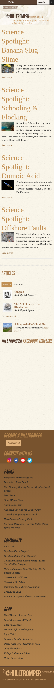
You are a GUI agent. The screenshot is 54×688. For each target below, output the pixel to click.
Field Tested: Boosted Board (19, 615)
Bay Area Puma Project (16, 551)
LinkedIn (36, 460)
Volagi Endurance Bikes (17, 653)
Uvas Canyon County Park (18, 519)
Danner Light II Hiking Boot (19, 629)
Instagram (9, 460)
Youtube (23, 460)
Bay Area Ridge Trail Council (19, 556)
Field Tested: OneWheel (17, 620)
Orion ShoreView (13, 658)
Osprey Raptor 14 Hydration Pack (22, 644)
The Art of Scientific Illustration (27, 306)
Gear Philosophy (13, 625)
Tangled (19, 291)
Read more (7, 77)
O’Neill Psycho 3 (12, 648)
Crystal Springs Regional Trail (20, 514)
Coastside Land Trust (15, 577)
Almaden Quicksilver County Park (22, 509)
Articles (7, 284)
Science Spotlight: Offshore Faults (24, 219)
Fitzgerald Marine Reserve (18, 477)
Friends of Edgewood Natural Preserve (24, 596)
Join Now (13, 443)
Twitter (29, 460)
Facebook (16, 460)
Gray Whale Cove (13, 500)
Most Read (18, 284)
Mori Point (10, 495)
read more (10, 316)
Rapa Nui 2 (9, 546)
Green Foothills (12, 591)
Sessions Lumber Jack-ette (18, 639)
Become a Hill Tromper (19, 9)
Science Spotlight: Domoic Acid (21, 167)
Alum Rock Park (12, 505)
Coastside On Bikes (14, 582)
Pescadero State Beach (16, 482)
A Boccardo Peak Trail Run (30, 324)
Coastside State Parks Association (22, 587)
